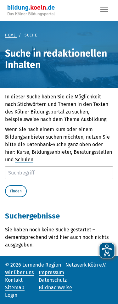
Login (11, 295)
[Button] (104, 10)
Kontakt (14, 280)
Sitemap (15, 287)
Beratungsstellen (93, 152)
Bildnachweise (55, 287)
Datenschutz (53, 280)
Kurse (23, 152)
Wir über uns (19, 272)
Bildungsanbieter (51, 152)
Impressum (51, 272)
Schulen (24, 160)
